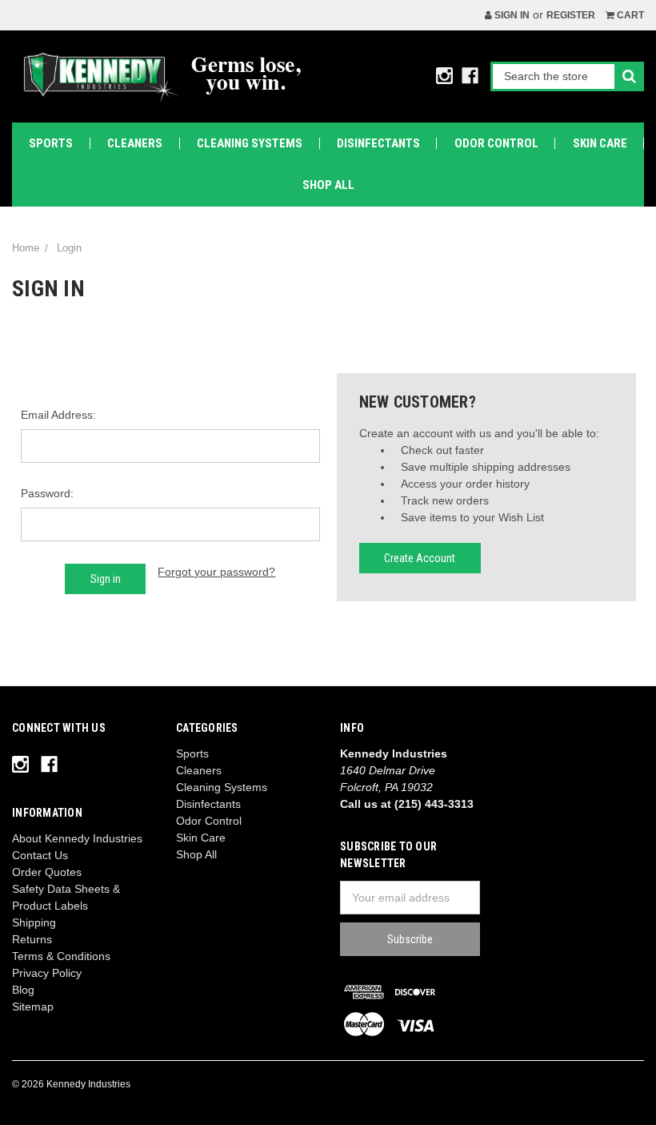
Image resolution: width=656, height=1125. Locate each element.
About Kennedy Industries (77, 838)
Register (570, 15)
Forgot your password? (216, 571)
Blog (23, 989)
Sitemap (33, 1006)
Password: (47, 493)
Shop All (328, 185)
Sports (51, 143)
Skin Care (600, 143)
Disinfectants (378, 143)
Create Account (419, 558)
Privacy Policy (47, 972)
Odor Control (496, 143)
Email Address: (58, 414)
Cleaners (134, 143)
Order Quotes (47, 872)
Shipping (34, 922)
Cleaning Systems (249, 143)
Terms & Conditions (61, 956)
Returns (32, 939)
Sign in (511, 15)
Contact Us (40, 855)
